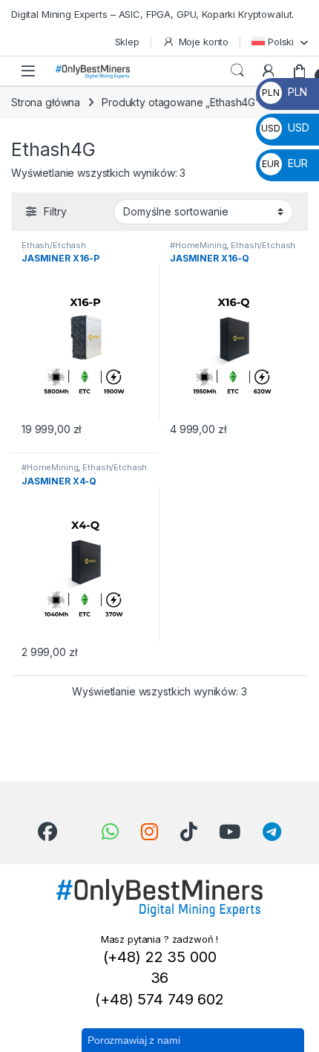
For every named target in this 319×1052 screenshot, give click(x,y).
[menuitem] (279, 41)
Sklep (127, 42)
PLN (284, 91)
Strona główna (45, 102)
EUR (284, 163)
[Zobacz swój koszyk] (300, 70)
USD (285, 127)
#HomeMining (198, 245)
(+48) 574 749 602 (159, 999)
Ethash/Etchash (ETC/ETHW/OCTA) (59, 249)
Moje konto (203, 42)
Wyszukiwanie (237, 70)
